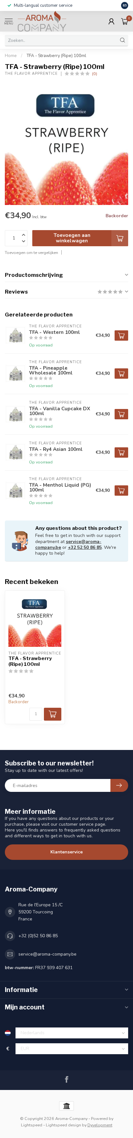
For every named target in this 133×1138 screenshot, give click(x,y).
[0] (124, 21)
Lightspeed (31, 1125)
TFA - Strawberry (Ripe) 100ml (56, 56)
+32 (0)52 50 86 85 (38, 936)
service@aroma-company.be (47, 954)
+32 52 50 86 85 (85, 547)
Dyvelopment (99, 1125)
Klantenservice (66, 852)
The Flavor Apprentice (31, 73)
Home (11, 56)
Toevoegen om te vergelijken (31, 252)
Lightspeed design (63, 1125)
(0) (94, 73)
